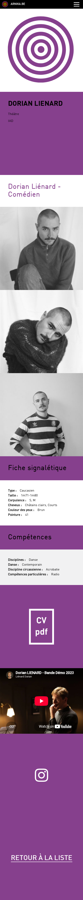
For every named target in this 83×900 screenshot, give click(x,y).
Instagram (41, 775)
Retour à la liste (41, 858)
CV (41, 626)
